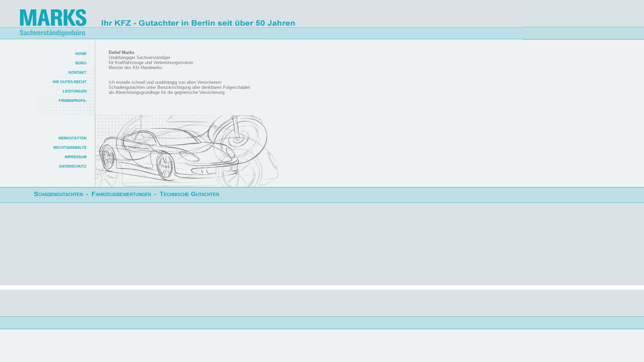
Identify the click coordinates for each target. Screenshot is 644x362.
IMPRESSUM (76, 157)
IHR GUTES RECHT (70, 82)
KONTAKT (77, 72)
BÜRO (81, 63)
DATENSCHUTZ (73, 166)
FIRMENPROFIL (73, 101)
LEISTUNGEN (75, 91)
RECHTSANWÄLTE (70, 147)
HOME (81, 54)
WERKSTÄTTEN (72, 138)
